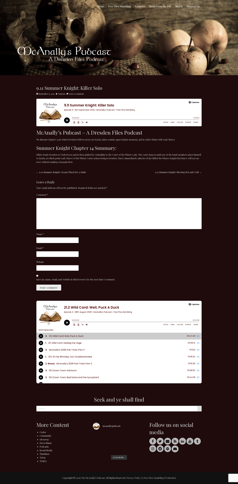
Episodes (140, 6)
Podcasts (44, 446)
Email (40, 248)
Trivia (42, 457)
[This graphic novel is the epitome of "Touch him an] (119, 448)
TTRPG (43, 461)
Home (100, 6)
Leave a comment (76, 94)
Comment (42, 194)
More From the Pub (160, 6)
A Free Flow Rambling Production (159, 477)
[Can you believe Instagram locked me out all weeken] (137, 437)
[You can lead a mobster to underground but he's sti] (137, 448)
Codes (43, 432)
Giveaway (44, 439)
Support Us (193, 6)
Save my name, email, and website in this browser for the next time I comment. (75, 279)
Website (40, 262)
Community (45, 435)
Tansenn (61, 94)
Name (40, 234)
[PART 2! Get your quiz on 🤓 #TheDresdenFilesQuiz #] (101, 448)
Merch (179, 6)
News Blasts (46, 443)
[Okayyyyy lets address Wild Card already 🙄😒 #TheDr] (101, 437)
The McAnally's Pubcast (93, 477)
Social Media (46, 450)
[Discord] (175, 448)
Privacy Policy (133, 477)
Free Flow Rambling (119, 6)
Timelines (44, 453)
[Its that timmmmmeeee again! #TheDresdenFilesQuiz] (119, 437)
